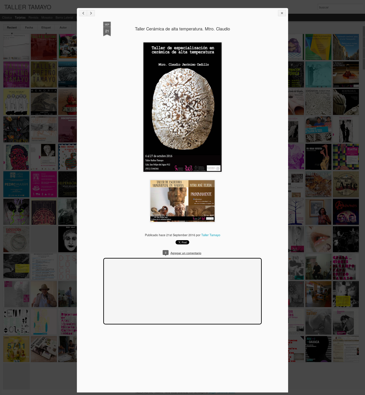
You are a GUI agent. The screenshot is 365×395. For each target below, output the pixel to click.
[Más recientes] (83, 13)
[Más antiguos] (91, 13)
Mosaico (47, 17)
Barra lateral (64, 17)
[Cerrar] (282, 13)
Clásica (7, 17)
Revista (33, 17)
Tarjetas (20, 17)
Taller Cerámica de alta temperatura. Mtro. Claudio (182, 29)
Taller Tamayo (210, 235)
